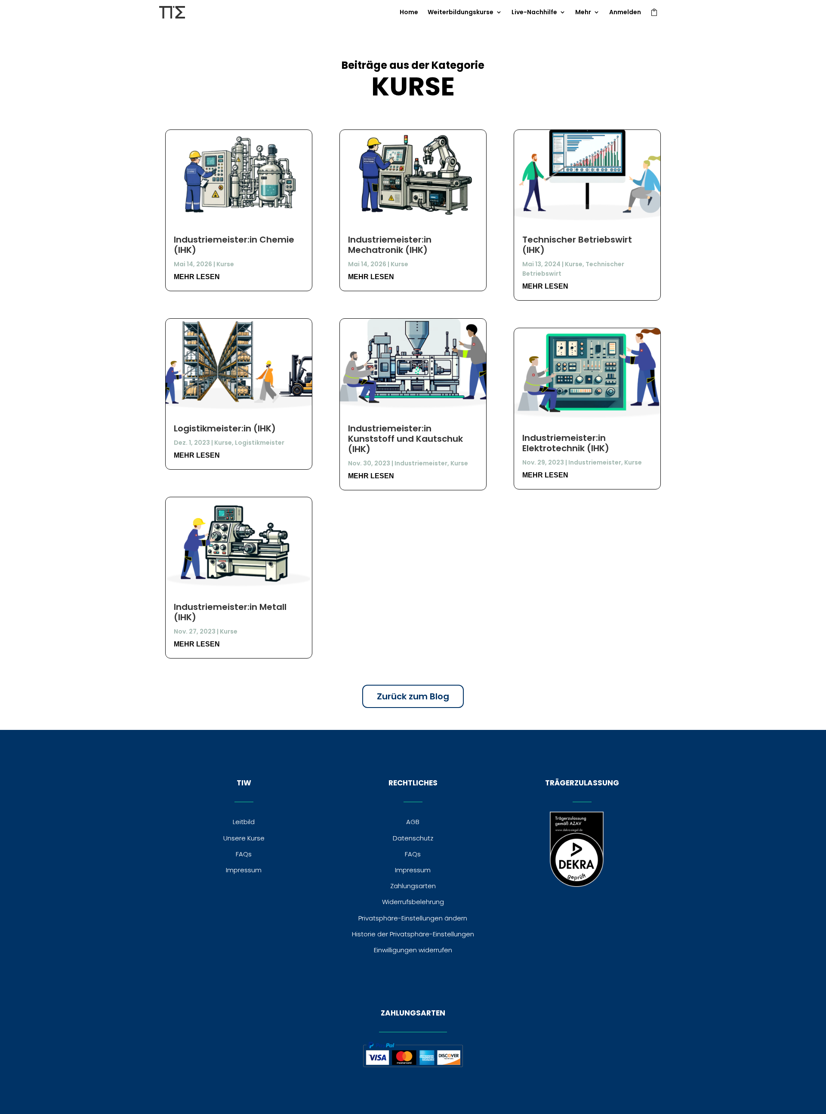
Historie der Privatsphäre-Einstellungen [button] (413, 934)
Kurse (225, 264)
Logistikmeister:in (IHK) (225, 428)
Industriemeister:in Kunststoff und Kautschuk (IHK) (405, 438)
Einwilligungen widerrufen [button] (413, 949)
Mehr (583, 12)
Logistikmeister (259, 442)
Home (409, 12)
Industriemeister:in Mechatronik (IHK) (389, 245)
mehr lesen (197, 276)
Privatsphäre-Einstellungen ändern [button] (412, 918)
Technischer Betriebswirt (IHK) (577, 245)
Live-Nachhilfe (534, 12)
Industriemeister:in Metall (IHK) (230, 612)
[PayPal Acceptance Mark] (412, 1065)
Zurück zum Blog (413, 696)
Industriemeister (421, 463)
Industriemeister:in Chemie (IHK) (234, 245)
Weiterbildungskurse (460, 12)
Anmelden (625, 12)
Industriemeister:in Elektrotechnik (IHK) (565, 443)
